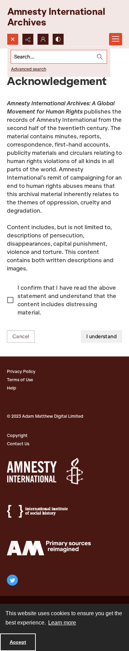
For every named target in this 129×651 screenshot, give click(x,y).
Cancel (20, 336)
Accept (18, 642)
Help (11, 388)
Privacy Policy (21, 371)
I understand (101, 336)
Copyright (17, 435)
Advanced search (28, 69)
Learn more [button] (62, 623)
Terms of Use (20, 379)
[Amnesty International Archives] (62, 16)
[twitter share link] (12, 580)
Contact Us (18, 443)
